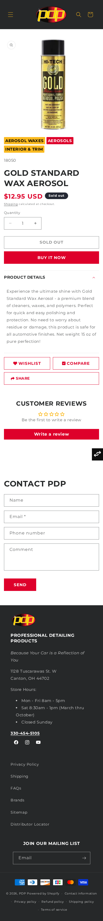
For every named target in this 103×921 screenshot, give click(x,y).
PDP (22, 893)
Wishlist (29, 363)
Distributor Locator (30, 824)
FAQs (16, 788)
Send (20, 584)
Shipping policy (81, 902)
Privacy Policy (25, 764)
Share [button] (23, 378)
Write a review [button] (51, 434)
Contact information (81, 893)
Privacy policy (25, 902)
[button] (10, 14)
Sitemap (19, 812)
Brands (18, 800)
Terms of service (54, 909)
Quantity (12, 212)
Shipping (11, 204)
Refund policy (52, 902)
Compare (78, 363)
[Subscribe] (84, 858)
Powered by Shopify (43, 893)
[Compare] (97, 454)
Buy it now (52, 257)
